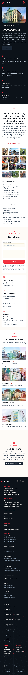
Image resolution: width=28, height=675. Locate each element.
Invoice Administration (9, 597)
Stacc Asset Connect (9, 629)
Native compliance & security (11, 494)
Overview (6, 500)
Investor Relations (8, 651)
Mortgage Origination (9, 537)
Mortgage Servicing (9, 541)
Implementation (8, 513)
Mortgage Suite (8, 535)
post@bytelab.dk (8, 283)
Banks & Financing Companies (11, 502)
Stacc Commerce (8, 624)
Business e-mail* (7, 242)
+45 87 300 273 (8, 285)
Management (7, 649)
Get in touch (19, 647)
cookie (12, 271)
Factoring (6, 593)
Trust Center (7, 669)
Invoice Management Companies (12, 506)
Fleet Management (9, 551)
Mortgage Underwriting (10, 539)
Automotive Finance (9, 548)
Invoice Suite (7, 592)
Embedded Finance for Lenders (12, 562)
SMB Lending (7, 566)
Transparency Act (19, 669)
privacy (6, 271)
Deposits (6, 583)
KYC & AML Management (10, 578)
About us (6, 647)
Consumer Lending (9, 556)
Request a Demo (20, 651)
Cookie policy (20, 671)
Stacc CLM (6, 639)
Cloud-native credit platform (11, 488)
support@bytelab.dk (9, 296)
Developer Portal (8, 518)
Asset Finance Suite (9, 546)
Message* (5, 248)
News (5, 525)
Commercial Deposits (9, 587)
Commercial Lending (9, 575)
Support (6, 516)
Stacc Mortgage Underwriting (11, 614)
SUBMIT (14, 261)
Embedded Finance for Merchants (12, 560)
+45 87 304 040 (8, 299)
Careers (6, 657)
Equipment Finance (9, 549)
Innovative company (9, 490)
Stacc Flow (7, 604)
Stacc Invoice (7, 634)
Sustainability (7, 653)
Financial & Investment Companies (13, 504)
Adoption (6, 515)
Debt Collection (8, 595)
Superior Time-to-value (10, 492)
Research (6, 527)
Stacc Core (7, 609)
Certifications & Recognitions (11, 529)
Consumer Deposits (9, 585)
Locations (6, 655)
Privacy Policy (7, 671)
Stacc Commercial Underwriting (12, 619)
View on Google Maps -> (10, 324)
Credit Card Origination (10, 558)
